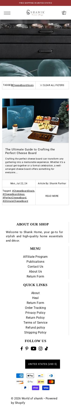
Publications (35, 261)
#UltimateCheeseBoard (15, 201)
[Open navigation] (8, 13)
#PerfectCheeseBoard (15, 197)
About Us (35, 271)
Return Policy (35, 317)
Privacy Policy (35, 313)
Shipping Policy (35, 332)
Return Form (35, 276)
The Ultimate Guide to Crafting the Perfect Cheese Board (30, 151)
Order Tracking (35, 308)
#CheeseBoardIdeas (14, 194)
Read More (52, 196)
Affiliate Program (35, 256)
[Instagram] (40, 348)
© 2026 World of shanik (27, 398)
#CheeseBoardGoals (22, 85)
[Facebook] (22, 348)
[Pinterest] (26, 348)
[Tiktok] (46, 348)
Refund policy (35, 327)
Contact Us (35, 266)
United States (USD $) (42, 364)
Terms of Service (35, 322)
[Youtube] (33, 348)
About (35, 293)
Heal (35, 298)
